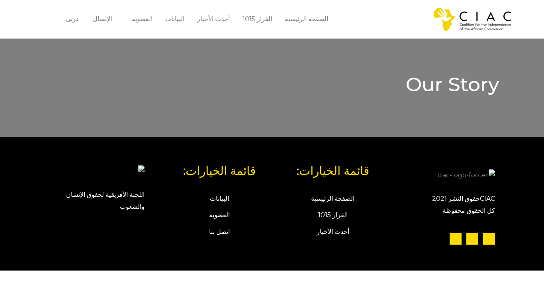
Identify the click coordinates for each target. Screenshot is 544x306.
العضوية (142, 19)
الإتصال (102, 19)
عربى (73, 19)
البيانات (174, 19)
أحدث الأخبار (213, 19)
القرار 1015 (257, 19)
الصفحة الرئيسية (306, 19)
